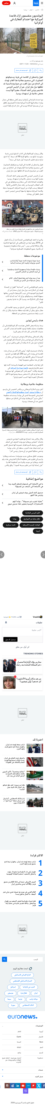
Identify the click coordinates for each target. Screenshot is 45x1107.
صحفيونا (40, 1057)
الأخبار (37, 10)
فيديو (41, 1052)
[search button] (4, 959)
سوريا (13, 1005)
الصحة (19, 1042)
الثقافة (19, 1047)
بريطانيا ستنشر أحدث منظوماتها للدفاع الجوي (23, 392)
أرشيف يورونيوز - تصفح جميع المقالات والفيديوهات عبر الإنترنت (11, 1060)
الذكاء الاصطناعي (28, 1005)
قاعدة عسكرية (10, 525)
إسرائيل (13, 987)
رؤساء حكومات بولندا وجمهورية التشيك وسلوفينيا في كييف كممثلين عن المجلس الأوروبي (24, 270)
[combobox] (22, 959)
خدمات (40, 1070)
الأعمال (41, 1036)
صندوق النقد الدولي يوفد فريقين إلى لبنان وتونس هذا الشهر (27, 494)
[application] (22, 40)
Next (41, 1042)
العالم (31, 10)
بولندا (25, 10)
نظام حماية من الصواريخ (32, 518)
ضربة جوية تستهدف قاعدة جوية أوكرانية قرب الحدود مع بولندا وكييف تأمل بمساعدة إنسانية (25, 262)
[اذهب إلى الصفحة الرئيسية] (36, 3)
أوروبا (38, 531)
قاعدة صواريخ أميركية (19, 368)
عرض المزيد (39, 1076)
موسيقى (10, 993)
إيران (36, 993)
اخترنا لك (38, 739)
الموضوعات (39, 1025)
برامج (19, 1052)
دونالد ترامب (33, 999)
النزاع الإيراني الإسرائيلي (22, 975)
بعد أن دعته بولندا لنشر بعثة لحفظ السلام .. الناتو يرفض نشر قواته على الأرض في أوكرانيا (24, 279)
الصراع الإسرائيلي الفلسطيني (22, 981)
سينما (9, 999)
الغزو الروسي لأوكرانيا (32, 512)
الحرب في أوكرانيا (29, 987)
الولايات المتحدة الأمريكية (31, 525)
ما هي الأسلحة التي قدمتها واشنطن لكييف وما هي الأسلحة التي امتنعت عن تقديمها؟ (25, 485)
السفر (41, 1047)
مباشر (6, 3)
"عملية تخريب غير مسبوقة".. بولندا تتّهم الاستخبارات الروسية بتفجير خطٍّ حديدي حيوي (25, 502)
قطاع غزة (23, 993)
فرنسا (20, 999)
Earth (19, 1036)
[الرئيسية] (42, 10)
